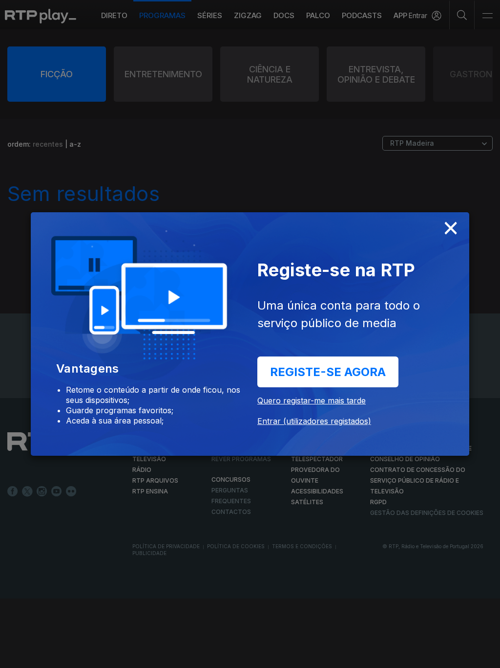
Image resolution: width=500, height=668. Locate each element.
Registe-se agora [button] (328, 372)
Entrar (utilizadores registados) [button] (314, 421)
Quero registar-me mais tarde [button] (311, 400)
